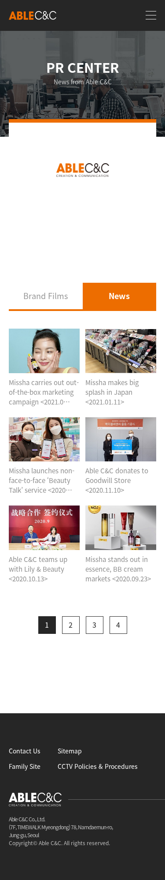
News (119, 296)
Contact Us (24, 750)
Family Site (24, 766)
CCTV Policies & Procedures (98, 766)
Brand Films (45, 296)
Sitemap (70, 750)
